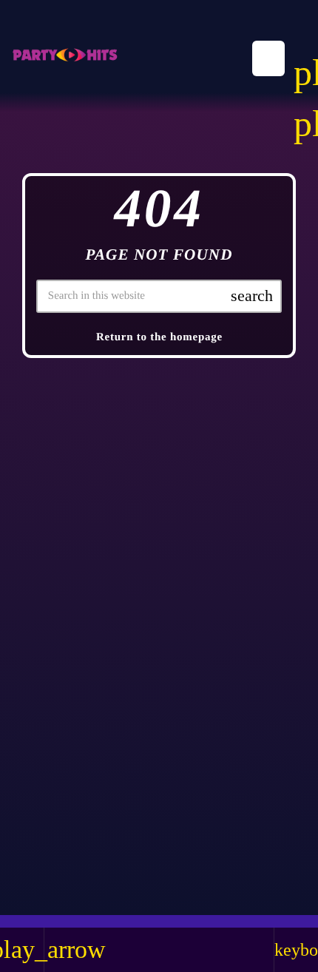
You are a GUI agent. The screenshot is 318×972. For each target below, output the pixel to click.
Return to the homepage (159, 337)
